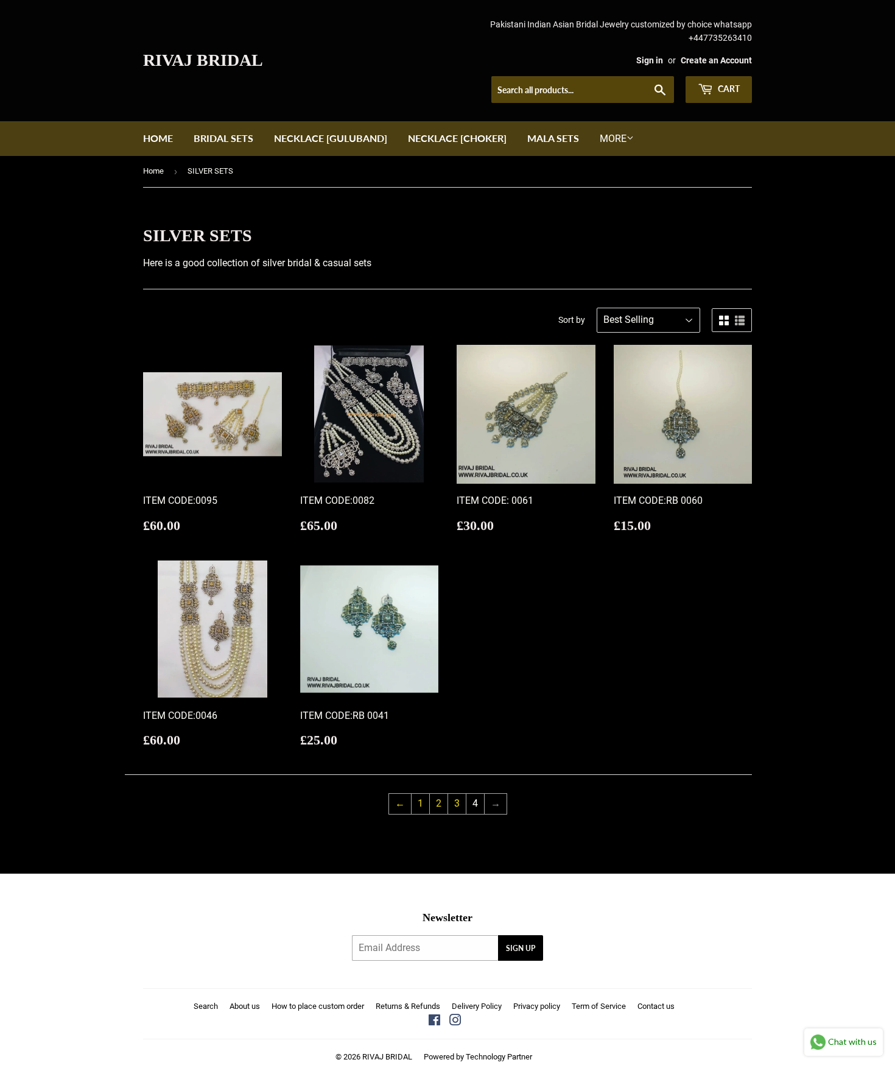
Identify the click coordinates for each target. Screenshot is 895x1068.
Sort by (571, 320)
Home (158, 138)
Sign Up (520, 948)
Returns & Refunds (408, 1006)
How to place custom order (318, 1006)
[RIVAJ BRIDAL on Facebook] (434, 1021)
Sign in (649, 60)
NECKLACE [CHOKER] (457, 138)
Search (206, 1006)
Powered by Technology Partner (478, 1056)
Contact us (656, 1006)
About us (245, 1006)
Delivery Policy (477, 1006)
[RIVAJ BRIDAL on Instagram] (455, 1021)
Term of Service (599, 1006)
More (613, 138)
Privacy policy (536, 1006)
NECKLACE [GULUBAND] (330, 138)
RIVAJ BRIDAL (203, 60)
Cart (728, 88)
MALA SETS (553, 138)
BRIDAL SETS (223, 138)
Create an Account (716, 60)
